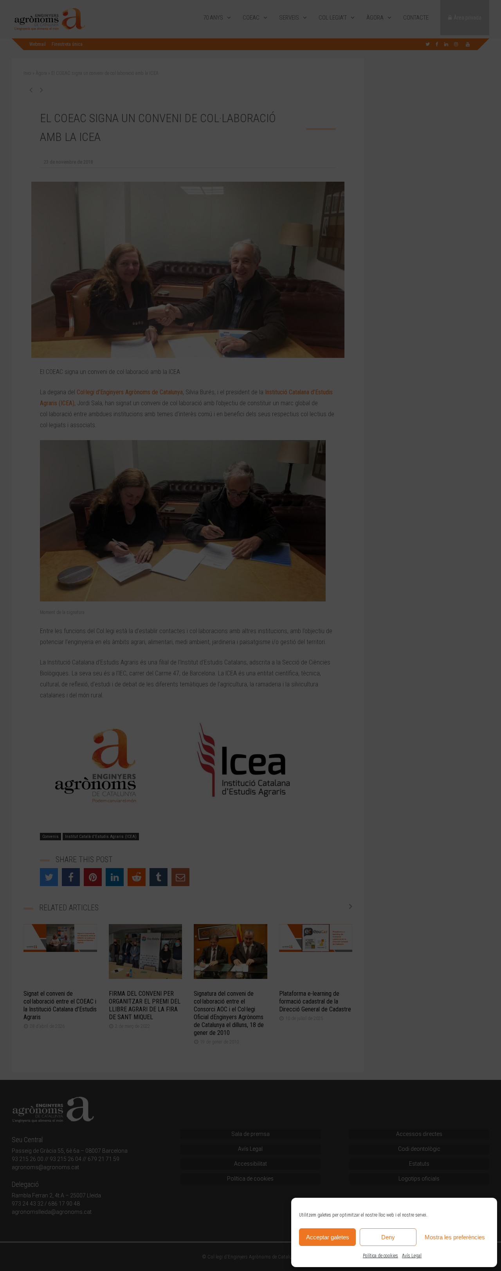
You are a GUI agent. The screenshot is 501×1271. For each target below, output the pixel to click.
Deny (388, 1237)
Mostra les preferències (455, 1237)
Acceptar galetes (327, 1237)
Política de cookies (380, 1255)
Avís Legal (412, 1255)
